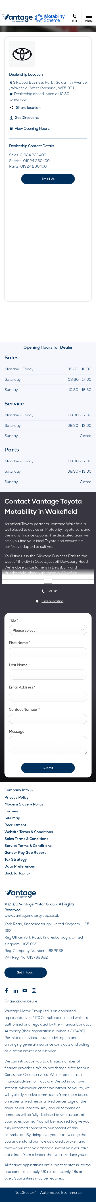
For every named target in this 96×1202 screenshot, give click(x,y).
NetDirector (25, 1192)
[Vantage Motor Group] (17, 18)
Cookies (11, 811)
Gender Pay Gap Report (25, 852)
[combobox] (48, 630)
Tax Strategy (15, 859)
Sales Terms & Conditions (26, 838)
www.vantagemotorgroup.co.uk (31, 915)
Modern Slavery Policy (23, 804)
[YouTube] (24, 990)
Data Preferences (19, 866)
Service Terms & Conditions (28, 845)
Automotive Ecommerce (60, 1192)
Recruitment (15, 825)
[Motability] (50, 18)
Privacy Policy (16, 797)
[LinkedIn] (15, 990)
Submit (48, 768)
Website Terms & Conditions (28, 832)
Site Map (12, 818)
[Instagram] (34, 990)
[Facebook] (6, 990)
